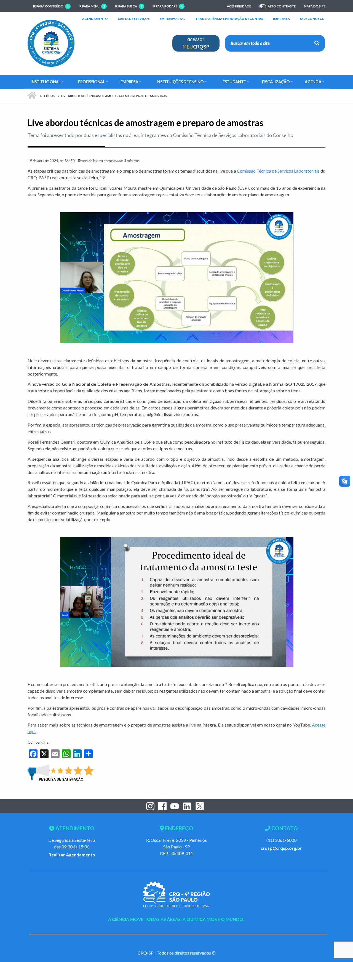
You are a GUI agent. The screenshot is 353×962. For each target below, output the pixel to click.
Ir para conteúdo (51, 6)
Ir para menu (92, 6)
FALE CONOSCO (312, 18)
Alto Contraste (282, 6)
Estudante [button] (234, 81)
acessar (196, 43)
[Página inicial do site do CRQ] (51, 42)
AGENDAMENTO (95, 18)
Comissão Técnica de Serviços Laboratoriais (278, 170)
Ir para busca (128, 6)
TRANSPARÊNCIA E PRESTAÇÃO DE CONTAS (229, 18)
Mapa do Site (314, 6)
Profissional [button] (91, 81)
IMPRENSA (281, 18)
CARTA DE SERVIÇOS (134, 18)
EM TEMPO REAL (172, 18)
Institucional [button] (45, 81)
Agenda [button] (313, 81)
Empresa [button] (129, 81)
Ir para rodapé (168, 6)
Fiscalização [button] (276, 81)
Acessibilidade (239, 6)
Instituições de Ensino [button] (180, 81)
